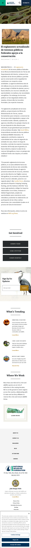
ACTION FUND (15, 453)
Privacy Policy (16, 503)
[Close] (29, 513)
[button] (24, 288)
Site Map (16, 507)
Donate (26, 3)
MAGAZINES (15, 443)
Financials (16, 509)
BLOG (15, 448)
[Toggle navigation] (3, 3)
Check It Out (15, 365)
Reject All (15, 540)
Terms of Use (16, 501)
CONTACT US (15, 438)
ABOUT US (15, 433)
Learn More (15, 335)
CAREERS (15, 458)
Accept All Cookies (15, 544)
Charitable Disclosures (16, 505)
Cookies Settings (15, 535)
